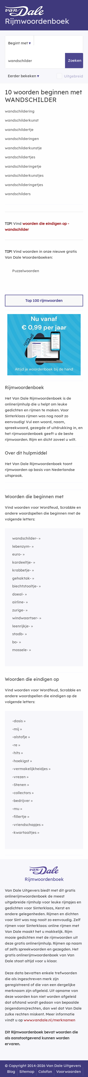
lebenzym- (21, 546)
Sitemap (26, 1071)
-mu (15, 808)
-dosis (17, 721)
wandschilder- (25, 538)
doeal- (18, 594)
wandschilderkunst (22, 120)
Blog (11, 1071)
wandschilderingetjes (24, 184)
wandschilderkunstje (23, 148)
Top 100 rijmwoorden (44, 300)
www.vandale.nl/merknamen (49, 1020)
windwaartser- (25, 618)
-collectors (21, 792)
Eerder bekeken (22, 76)
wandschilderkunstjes (24, 175)
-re (14, 745)
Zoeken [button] (74, 60)
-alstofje (19, 737)
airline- (18, 602)
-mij (15, 729)
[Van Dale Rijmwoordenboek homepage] (27, 12)
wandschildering (19, 111)
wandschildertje (19, 129)
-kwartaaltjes (24, 832)
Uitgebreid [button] (73, 76)
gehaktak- (21, 578)
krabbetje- (21, 570)
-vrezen (19, 776)
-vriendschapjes (26, 824)
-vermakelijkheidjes (30, 768)
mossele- (20, 649)
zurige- (18, 610)
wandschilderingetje (23, 166)
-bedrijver (21, 800)
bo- (15, 642)
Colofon (45, 1071)
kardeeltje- (22, 562)
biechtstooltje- (25, 586)
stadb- (18, 634)
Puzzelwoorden (25, 270)
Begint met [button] (18, 43)
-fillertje (19, 816)
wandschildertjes (20, 157)
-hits (16, 752)
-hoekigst (20, 761)
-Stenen (19, 784)
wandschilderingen (22, 138)
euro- (17, 554)
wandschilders (18, 193)
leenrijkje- (21, 626)
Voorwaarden (68, 1071)
